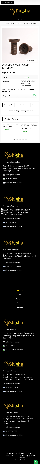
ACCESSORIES (27, 83)
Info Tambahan (22, 105)
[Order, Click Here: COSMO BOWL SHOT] (18, 138)
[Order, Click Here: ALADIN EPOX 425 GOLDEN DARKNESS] (36, 138)
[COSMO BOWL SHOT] (11, 131)
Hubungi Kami (7, 2)
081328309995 (11, 192)
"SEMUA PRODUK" (28, 81)
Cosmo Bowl (26, 85)
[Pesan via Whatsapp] (31, 2)
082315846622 (11, 444)
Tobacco (20, 316)
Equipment (20, 312)
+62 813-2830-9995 (13, 279)
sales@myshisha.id (13, 188)
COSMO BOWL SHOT (11, 141)
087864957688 (11, 400)
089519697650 (11, 235)
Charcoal (20, 320)
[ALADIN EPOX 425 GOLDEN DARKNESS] (29, 131)
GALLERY (20, 303)
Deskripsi (8, 105)
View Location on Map (14, 196)
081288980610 (11, 359)
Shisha (20, 307)
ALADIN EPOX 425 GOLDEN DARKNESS (29, 142)
